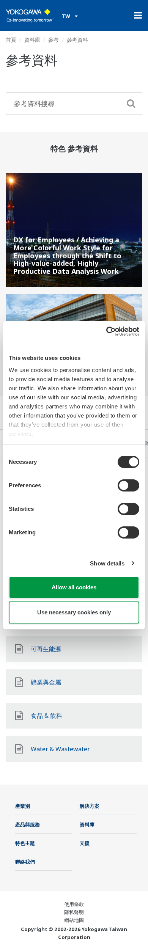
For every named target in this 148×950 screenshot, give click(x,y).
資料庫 (32, 39)
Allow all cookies (74, 587)
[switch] (128, 485)
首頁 (11, 39)
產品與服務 (27, 824)
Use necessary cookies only (74, 612)
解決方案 (89, 805)
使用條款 (74, 904)
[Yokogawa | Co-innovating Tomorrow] (30, 15)
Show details (107, 563)
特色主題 (25, 843)
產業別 (22, 805)
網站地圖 (74, 920)
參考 (53, 39)
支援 (85, 843)
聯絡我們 (25, 861)
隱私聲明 (74, 912)
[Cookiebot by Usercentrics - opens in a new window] (106, 331)
